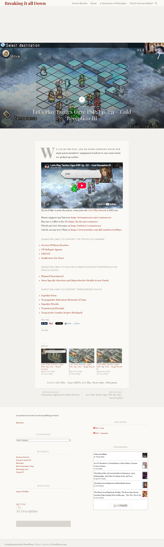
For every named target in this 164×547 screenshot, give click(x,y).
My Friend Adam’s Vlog (24, 466)
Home (94, 3)
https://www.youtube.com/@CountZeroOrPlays (96, 230)
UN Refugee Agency (51, 249)
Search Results (80, 3)
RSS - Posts (99, 428)
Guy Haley (99, 469)
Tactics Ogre (98, 382)
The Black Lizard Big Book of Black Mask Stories (112, 483)
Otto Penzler (100, 486)
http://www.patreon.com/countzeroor (91, 217)
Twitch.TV (20, 472)
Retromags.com (22, 469)
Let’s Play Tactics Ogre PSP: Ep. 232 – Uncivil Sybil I (104, 395)
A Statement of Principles (113, 3)
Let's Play (60, 382)
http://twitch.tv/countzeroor (86, 226)
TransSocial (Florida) (52, 308)
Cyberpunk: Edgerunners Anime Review (60, 393)
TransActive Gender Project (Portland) (61, 313)
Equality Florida (50, 304)
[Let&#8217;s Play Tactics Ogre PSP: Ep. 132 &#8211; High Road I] (81, 356)
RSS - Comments (101, 433)
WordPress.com (59, 544)
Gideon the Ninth (100, 454)
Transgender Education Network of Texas (63, 300)
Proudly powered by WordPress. (19, 544)
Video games (111, 382)
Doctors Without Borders (55, 245)
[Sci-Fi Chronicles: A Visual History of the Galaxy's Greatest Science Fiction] (145, 468)
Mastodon (20, 423)
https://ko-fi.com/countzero (83, 221)
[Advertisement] (82, 25)
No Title (21, 504)
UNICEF (45, 254)
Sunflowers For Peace (52, 258)
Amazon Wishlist (22, 491)
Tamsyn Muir (100, 457)
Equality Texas (49, 295)
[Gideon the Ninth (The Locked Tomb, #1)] (145, 457)
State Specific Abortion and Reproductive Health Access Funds (75, 280)
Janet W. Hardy (101, 479)
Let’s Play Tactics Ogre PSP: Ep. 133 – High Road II (109, 366)
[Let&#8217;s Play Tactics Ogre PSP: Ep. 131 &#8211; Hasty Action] (54, 356)
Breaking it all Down (25, 3)
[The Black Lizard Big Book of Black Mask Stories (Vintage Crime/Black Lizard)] (145, 487)
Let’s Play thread (97, 210)
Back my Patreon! (22, 457)
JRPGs (77, 382)
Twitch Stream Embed (141, 3)
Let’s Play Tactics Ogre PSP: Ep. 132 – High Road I (81, 366)
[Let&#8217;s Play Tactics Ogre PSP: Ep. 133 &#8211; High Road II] (109, 356)
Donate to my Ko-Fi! (23, 460)
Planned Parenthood (52, 276)
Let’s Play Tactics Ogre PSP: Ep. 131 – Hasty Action (52, 366)
